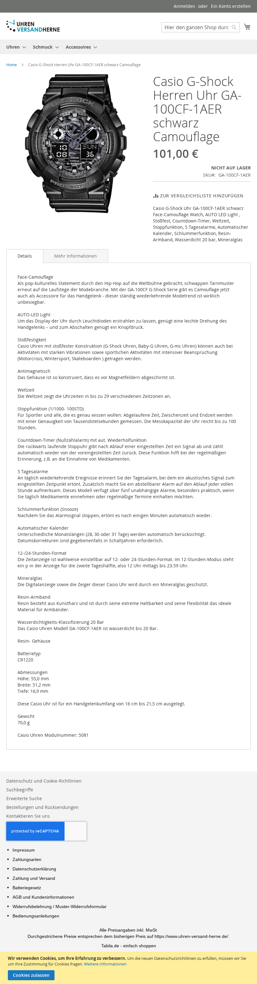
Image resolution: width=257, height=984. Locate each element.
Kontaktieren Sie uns (28, 816)
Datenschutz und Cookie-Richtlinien (43, 781)
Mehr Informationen (75, 256)
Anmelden (184, 6)
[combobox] (200, 27)
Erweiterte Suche (24, 798)
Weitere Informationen (105, 964)
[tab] (24, 256)
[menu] (128, 47)
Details (25, 256)
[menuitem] (14, 47)
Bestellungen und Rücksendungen (42, 807)
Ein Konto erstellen (231, 6)
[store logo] (33, 26)
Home (11, 64)
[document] (129, 967)
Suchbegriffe (19, 790)
